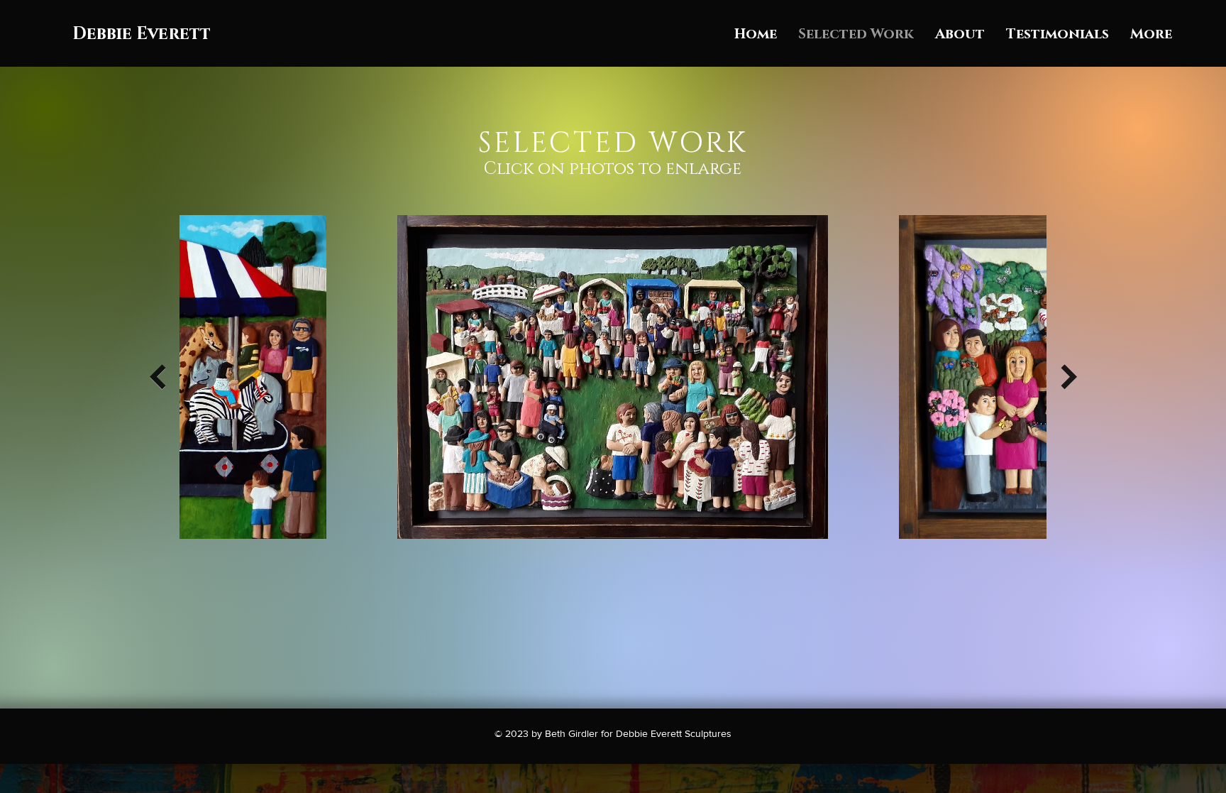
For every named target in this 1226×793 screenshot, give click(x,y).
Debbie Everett (141, 34)
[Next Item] (1069, 376)
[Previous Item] (157, 376)
